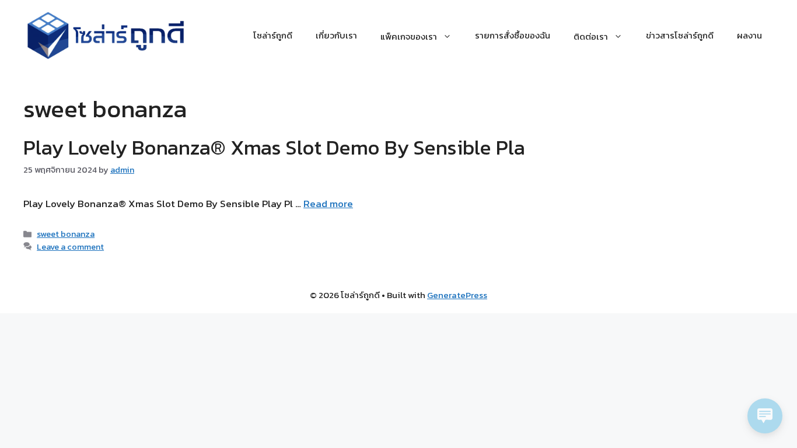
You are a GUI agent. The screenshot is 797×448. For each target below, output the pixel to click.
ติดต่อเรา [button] (591, 35)
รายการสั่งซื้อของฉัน (512, 35)
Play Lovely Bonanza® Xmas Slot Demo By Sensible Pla (274, 147)
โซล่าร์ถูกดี (272, 35)
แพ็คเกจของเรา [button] (408, 35)
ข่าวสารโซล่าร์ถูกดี (680, 35)
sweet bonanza (66, 234)
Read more (328, 203)
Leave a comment (70, 246)
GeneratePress (457, 295)
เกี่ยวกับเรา (336, 35)
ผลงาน (749, 35)
